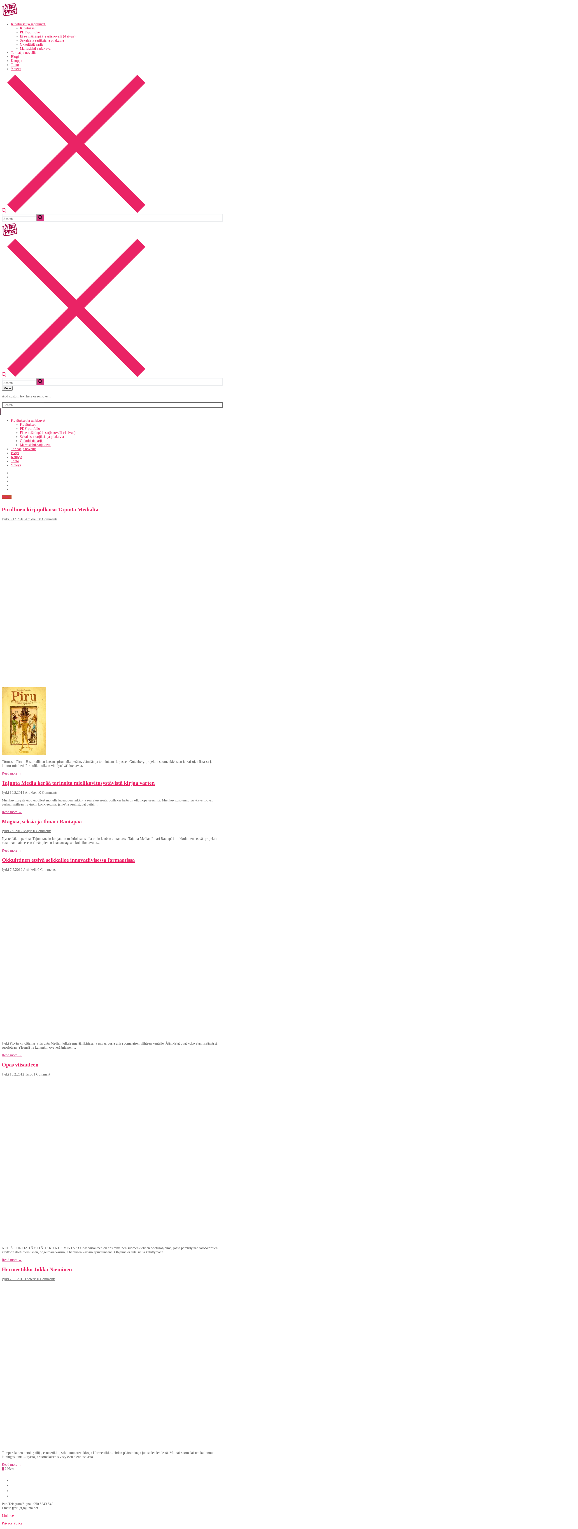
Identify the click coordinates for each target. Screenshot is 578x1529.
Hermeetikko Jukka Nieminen (37, 1269)
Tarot (28, 1074)
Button (7, 497)
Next (10, 1468)
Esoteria (30, 1279)
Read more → (12, 773)
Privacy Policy (12, 1523)
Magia (27, 831)
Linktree (8, 1515)
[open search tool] (73, 212)
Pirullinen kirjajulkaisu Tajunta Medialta (50, 509)
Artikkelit (31, 519)
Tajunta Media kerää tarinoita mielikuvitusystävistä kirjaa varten (78, 783)
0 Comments (47, 519)
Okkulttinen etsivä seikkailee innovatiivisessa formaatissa (68, 860)
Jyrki (5, 519)
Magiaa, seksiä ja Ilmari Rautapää (42, 821)
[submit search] (40, 217)
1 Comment (41, 1074)
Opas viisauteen (20, 1065)
